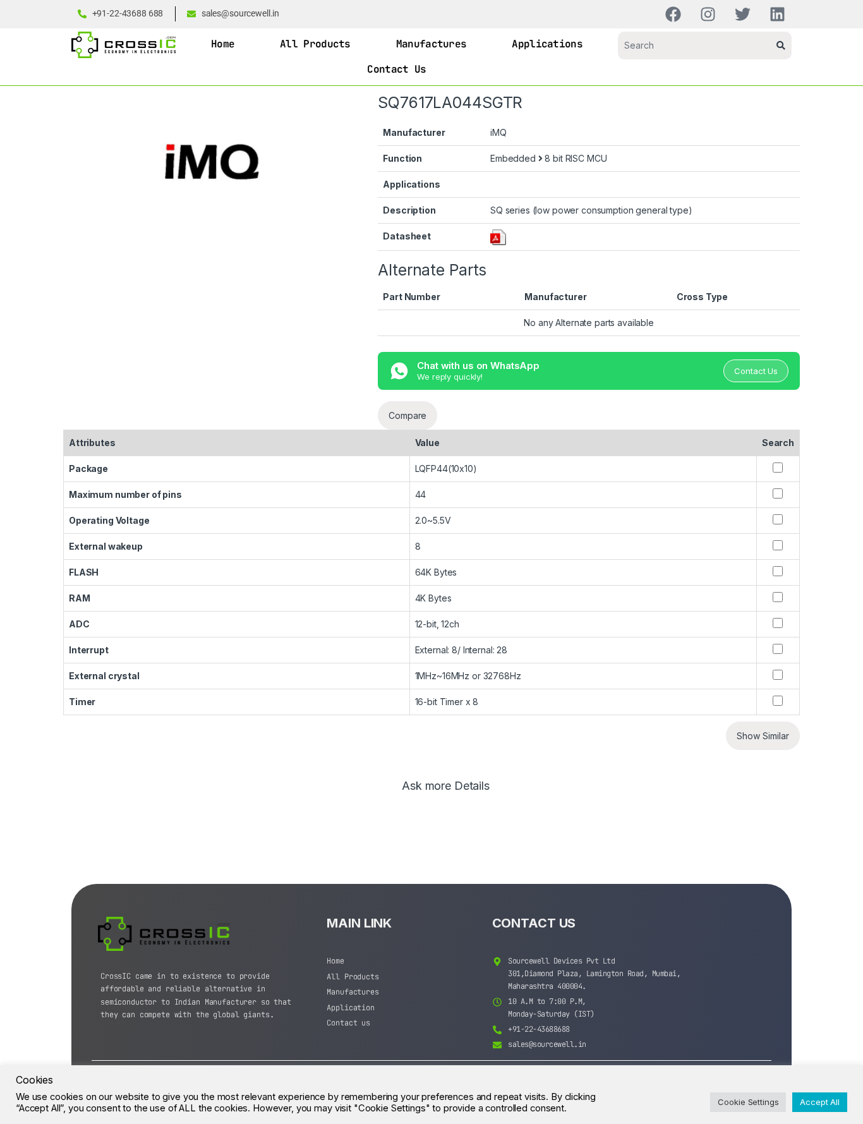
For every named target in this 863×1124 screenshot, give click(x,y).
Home (222, 44)
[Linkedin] (777, 14)
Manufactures (431, 44)
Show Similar (763, 735)
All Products (315, 44)
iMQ (498, 132)
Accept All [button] (820, 1102)
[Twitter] (743, 14)
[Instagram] (708, 14)
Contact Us (396, 69)
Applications (547, 44)
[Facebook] (673, 14)
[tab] (446, 791)
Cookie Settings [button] (748, 1102)
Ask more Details (446, 786)
